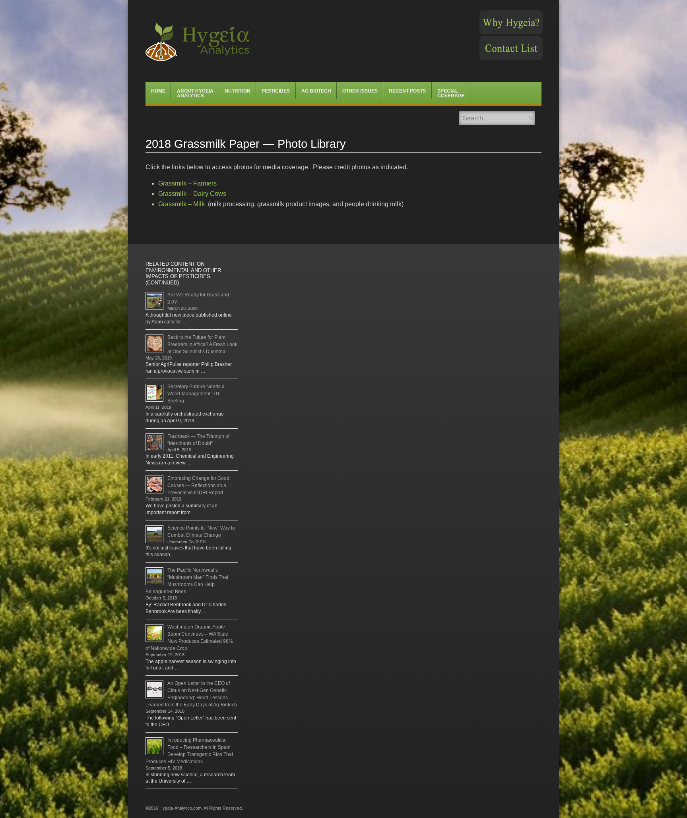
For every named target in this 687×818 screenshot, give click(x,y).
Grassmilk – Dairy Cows (192, 193)
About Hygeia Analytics (195, 93)
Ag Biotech (316, 91)
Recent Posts (407, 91)
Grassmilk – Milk (181, 204)
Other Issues (360, 91)
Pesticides (276, 91)
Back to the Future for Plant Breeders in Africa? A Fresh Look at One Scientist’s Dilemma (202, 344)
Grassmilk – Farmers (187, 183)
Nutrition (237, 91)
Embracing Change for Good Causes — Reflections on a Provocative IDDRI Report (198, 485)
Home (158, 91)
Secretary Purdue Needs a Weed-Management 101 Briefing (196, 394)
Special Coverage (451, 93)
